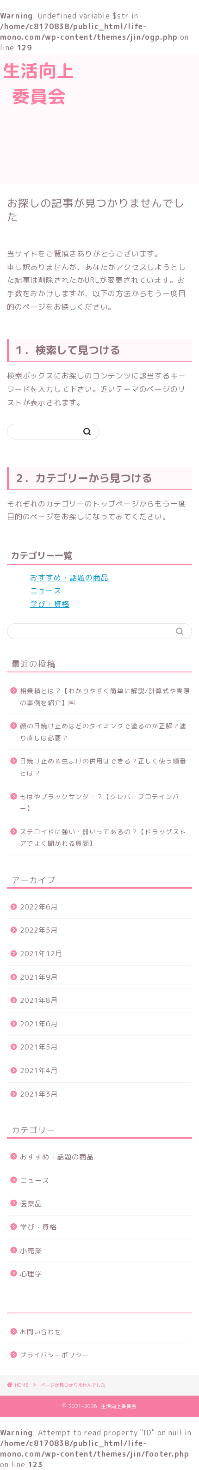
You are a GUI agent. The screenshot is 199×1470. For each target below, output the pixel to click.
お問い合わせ (41, 1331)
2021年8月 (39, 1000)
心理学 (31, 1274)
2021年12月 (41, 953)
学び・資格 (49, 604)
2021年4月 (39, 1070)
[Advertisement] (138, 117)
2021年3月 (39, 1094)
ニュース (46, 591)
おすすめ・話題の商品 (69, 578)
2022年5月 (39, 930)
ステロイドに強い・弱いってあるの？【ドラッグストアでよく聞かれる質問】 (103, 837)
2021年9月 (39, 977)
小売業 (31, 1251)
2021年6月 (39, 1024)
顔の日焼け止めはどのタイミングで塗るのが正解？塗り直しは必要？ (103, 731)
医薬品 (31, 1203)
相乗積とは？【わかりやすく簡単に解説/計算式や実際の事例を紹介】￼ (105, 696)
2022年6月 (39, 907)
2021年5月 (39, 1047)
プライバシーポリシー (54, 1354)
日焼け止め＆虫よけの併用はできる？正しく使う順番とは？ (103, 766)
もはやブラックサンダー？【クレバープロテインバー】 (100, 802)
